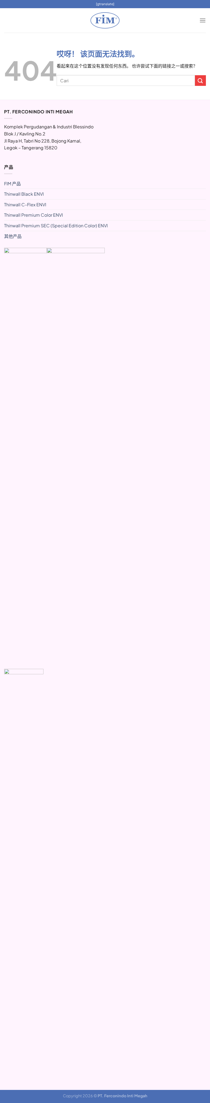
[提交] (200, 80)
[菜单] (202, 20)
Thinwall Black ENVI (24, 194)
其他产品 (13, 236)
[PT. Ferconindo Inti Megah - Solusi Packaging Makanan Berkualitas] (105, 20)
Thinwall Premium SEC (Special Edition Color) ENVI (56, 225)
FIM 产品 (12, 183)
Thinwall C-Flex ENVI (25, 204)
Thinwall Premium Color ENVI (33, 215)
